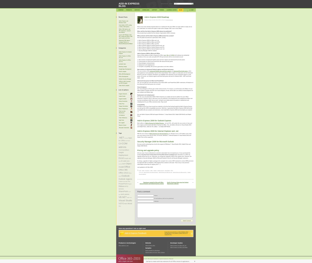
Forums (161, 10)
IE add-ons (147, 170)
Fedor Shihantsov (123, 117)
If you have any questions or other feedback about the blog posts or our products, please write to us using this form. (176, 233)
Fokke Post (121, 103)
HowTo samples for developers (152, 250)
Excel (121, 158)
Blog (180, 10)
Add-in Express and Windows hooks (123, 21)
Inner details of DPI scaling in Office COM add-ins (125, 25)
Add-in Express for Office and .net (165, 172)
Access (126, 138)
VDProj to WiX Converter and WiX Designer (125, 82)
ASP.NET (128, 140)
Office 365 (123, 170)
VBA (128, 197)
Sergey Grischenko (123, 106)
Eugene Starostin (169, 19)
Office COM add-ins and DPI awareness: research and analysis (125, 31)
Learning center (172, 10)
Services (137, 10)
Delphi (143, 170)
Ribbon (122, 186)
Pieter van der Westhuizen (122, 112)
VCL (167, 55)
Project (130, 184)
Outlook (155, 170)
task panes (125, 194)
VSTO (172, 55)
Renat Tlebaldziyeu (123, 108)
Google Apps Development (125, 69)
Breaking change (123, 66)
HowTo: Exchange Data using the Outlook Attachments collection (177, 183)
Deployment (123, 155)
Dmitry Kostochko (123, 101)
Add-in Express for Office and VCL (180, 172)
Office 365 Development (124, 74)
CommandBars (124, 150)
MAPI (124, 164)
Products (129, 10)
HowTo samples (122, 71)
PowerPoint (123, 184)
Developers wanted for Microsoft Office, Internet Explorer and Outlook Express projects (152, 183)
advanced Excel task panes (181, 71)
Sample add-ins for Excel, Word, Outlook (155, 252)
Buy (192, 10)
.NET (140, 170)
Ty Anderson (122, 115)
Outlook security (160, 170)
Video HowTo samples (124, 85)
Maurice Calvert (122, 125)
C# (120, 143)
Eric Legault (121, 122)
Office (151, 170)
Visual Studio (167, 170)
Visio (131, 197)
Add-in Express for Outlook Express (155, 123)
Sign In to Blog (164, 3)
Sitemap (171, 3)
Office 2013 (123, 173)
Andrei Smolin (122, 96)
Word (129, 203)
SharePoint (123, 191)
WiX (125, 204)
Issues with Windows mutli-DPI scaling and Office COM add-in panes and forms (125, 36)
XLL (120, 206)
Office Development (123, 76)
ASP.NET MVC (122, 64)
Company (121, 10)
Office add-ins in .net (123, 245)
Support (154, 10)
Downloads (145, 10)
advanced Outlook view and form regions (160, 71)
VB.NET (123, 197)
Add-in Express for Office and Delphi (178, 247)
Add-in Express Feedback (135, 233)
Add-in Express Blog (129, 4)
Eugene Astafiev (123, 98)
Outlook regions (125, 179)
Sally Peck (121, 120)
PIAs (129, 181)
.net (165, 55)
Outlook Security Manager (125, 79)
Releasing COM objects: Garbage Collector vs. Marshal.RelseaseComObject (126, 42)
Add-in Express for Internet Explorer (159, 133)
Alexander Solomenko (124, 127)
